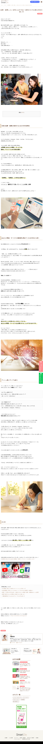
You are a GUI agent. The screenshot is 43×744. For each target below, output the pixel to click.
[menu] (41, 1)
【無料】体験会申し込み (35, 1)
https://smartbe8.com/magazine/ (19, 615)
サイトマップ (16, 737)
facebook (13, 642)
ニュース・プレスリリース (17, 697)
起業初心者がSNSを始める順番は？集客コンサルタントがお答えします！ (18, 559)
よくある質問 (11, 737)
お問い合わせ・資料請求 (30, 737)
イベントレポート (25, 697)
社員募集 (37, 737)
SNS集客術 (22, 699)
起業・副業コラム (16, 701)
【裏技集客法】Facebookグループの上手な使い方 (13, 596)
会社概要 (6, 737)
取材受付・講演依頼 (22, 737)
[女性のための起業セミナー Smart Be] (21, 735)
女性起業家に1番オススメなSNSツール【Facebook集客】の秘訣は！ (17, 590)
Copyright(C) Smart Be (19, 742)
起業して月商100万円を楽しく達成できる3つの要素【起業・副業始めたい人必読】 (20, 592)
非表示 (22, 112)
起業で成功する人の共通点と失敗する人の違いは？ (13, 594)
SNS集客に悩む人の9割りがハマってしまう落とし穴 (14, 588)
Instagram (20, 642)
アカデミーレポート (16, 699)
